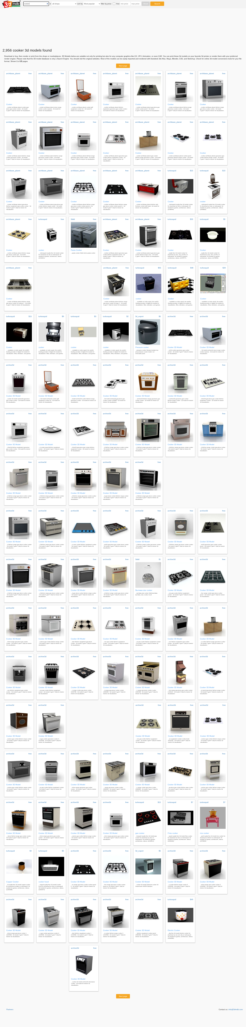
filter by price (106, 4)
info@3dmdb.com (235, 1009)
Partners (9, 1009)
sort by (80, 4)
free (118, 4)
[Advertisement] (123, 28)
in (50, 4)
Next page (123, 66)
